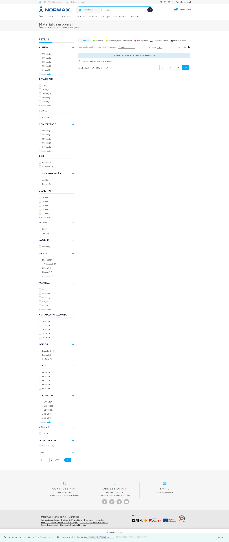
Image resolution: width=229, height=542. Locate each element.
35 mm (46, 209)
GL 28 (46, 384)
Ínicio (41, 16)
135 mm (46, 66)
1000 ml (47, 98)
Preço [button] (43, 452)
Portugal (47, 359)
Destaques (48, 446)
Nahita (46, 268)
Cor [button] (41, 156)
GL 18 (46, 376)
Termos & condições (50, 520)
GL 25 (46, 380)
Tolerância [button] (46, 395)
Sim (45, 233)
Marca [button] (43, 253)
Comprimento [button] (47, 124)
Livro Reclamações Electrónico (94, 522)
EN (165, 2)
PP (45, 301)
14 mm (46, 70)
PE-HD (46, 293)
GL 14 (46, 372)
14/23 (46, 329)
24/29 (46, 337)
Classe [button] (43, 110)
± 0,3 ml (46, 414)
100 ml (46, 93)
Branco (46, 162)
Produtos (51, 27)
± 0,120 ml (47, 406)
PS (45, 306)
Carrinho (185, 9)
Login (189, 2)
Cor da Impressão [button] (50, 173)
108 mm (46, 58)
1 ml (45, 85)
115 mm (46, 62)
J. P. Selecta (49, 264)
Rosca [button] (43, 365)
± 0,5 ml (46, 418)
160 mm (46, 147)
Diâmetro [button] (45, 190)
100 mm (46, 131)
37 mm (46, 213)
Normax (47, 272)
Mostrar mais (45, 74)
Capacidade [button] (46, 79)
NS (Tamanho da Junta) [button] (53, 314)
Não (45, 229)
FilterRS (47, 260)
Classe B (47, 117)
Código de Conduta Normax (73, 525)
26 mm (46, 201)
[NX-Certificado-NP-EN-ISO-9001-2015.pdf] (182, 518)
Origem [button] (43, 344)
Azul (45, 180)
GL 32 (46, 388)
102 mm (46, 54)
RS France (47, 276)
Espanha (48, 351)
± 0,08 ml (47, 402)
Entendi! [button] (219, 537)
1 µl (45, 433)
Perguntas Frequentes (94, 520)
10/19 (46, 321)
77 (178, 67)
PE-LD (46, 297)
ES (169, 2)
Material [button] (44, 283)
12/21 (46, 325)
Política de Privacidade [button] (100, 537)
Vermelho (47, 166)
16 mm (46, 197)
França (46, 355)
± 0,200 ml (47, 410)
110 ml (46, 101)
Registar (180, 2)
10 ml (45, 89)
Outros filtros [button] (49, 440)
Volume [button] (44, 427)
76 (169, 67)
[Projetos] (154, 518)
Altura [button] (43, 47)
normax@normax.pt (165, 492)
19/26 (46, 333)
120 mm (46, 139)
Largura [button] (44, 240)
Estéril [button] (43, 222)
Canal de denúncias (49, 525)
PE (44, 289)
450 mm (46, 246)
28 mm (46, 205)
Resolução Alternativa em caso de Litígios (59, 522)
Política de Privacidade (71, 520)
